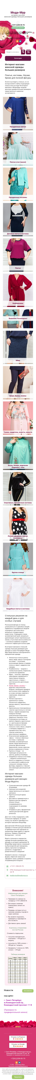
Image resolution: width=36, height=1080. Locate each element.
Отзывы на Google (18, 1044)
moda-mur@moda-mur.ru (19, 875)
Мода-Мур (18, 12)
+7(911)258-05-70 (18, 25)
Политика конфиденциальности (18, 1066)
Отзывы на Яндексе (18, 1037)
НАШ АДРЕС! (8, 996)
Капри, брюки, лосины (17, 686)
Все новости (28, 990)
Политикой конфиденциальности (22, 1074)
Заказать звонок (18, 27)
